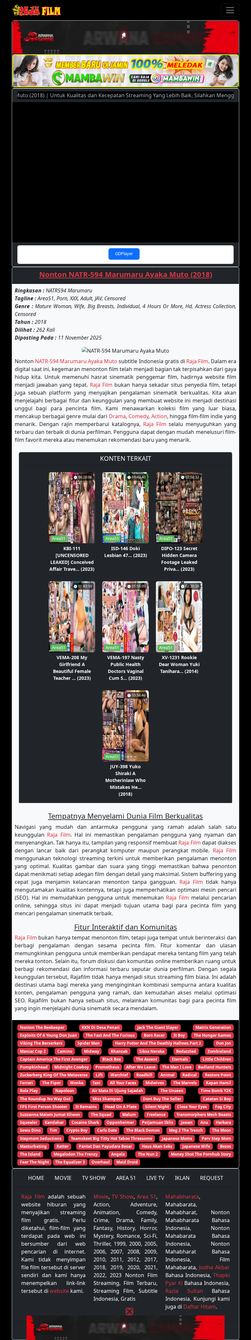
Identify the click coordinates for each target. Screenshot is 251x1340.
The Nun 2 (148, 1154)
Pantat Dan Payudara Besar (105, 1146)
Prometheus (107, 1067)
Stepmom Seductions (40, 1138)
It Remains (86, 1106)
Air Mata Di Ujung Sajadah (117, 1090)
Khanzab (119, 1051)
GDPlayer (124, 253)
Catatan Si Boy (217, 1099)
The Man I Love (177, 1067)
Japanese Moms (177, 1138)
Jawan (186, 1122)
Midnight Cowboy (71, 1067)
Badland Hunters (214, 1067)
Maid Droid (127, 1162)
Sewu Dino (30, 1130)
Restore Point (218, 1075)
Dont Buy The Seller (162, 1099)
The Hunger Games (212, 1035)
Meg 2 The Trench (186, 1130)
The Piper (51, 1083)
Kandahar (54, 1122)
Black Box (111, 1059)
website (59, 1290)
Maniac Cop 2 (33, 1051)
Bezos (225, 1146)
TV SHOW (94, 1178)
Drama (117, 416)
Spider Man (88, 1043)
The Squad (101, 1114)
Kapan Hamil (218, 1083)
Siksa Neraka (151, 1051)
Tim (53, 1130)
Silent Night (157, 1106)
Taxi (96, 1083)
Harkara (223, 1122)
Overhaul (101, 1162)
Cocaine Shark (85, 1122)
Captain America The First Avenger (54, 1059)
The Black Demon (143, 1130)
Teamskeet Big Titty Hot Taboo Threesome (111, 1138)
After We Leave (141, 1067)
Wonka (76, 1083)
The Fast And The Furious (110, 1035)
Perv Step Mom (216, 1138)
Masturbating (33, 1146)
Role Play (29, 1090)
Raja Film (197, 361)
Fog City (223, 1106)
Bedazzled (186, 1051)
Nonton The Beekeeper (42, 1027)
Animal (167, 1075)
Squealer (28, 1122)
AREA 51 (126, 1178)
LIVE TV (155, 1178)
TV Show (122, 1196)
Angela (118, 1154)
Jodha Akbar (214, 1267)
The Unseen (171, 1090)
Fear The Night (34, 1162)
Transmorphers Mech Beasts (203, 1114)
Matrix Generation (213, 1027)
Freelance (156, 1114)
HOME (36, 1178)
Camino (64, 1051)
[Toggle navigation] (230, 10)
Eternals (180, 1059)
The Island (30, 1154)
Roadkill (144, 1075)
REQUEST (211, 1178)
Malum (129, 1114)
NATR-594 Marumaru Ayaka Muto (76, 361)
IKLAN (182, 1178)
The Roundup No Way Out (45, 1099)
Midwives (154, 1083)
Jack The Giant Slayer (157, 1027)
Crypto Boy (77, 1130)
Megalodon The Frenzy (76, 1154)
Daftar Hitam (199, 1306)
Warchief (119, 1075)
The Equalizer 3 (70, 1162)
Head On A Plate (121, 1106)
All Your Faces (123, 1083)
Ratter (63, 1146)
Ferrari (26, 1083)
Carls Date (107, 1130)
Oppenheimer (120, 1122)
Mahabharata (182, 1196)
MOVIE (63, 1178)
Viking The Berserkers (41, 1043)
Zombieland (219, 1051)
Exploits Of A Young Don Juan (48, 1035)
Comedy (138, 416)
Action (159, 416)
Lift (99, 1075)
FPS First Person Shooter (43, 1106)
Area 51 (146, 1196)
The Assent (146, 1059)
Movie (101, 1196)
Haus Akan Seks (157, 1146)
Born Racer (154, 1035)
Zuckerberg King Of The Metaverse (54, 1075)
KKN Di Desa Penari (101, 1027)
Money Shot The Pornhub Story (201, 1154)
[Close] (129, 1311)
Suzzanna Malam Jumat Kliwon (50, 1114)
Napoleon (64, 1090)
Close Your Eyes (192, 1106)
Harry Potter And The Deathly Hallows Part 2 (158, 1043)
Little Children (217, 1059)
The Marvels (185, 1083)
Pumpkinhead (34, 1067)
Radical (189, 1075)
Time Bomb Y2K (216, 1090)
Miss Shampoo (106, 1099)
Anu (204, 1122)
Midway (91, 1051)
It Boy (179, 1035)
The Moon (221, 1130)
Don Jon (223, 1043)
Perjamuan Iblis (157, 1122)
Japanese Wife (196, 1146)
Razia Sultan (184, 1290)
